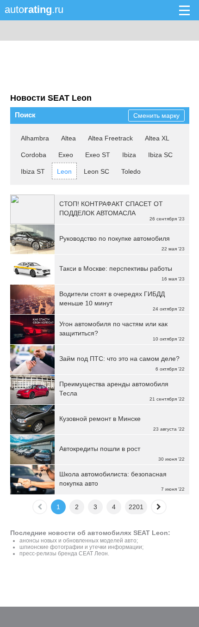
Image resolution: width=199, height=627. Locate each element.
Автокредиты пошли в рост (99, 448)
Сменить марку (156, 115)
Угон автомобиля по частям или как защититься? (113, 328)
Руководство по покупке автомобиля (114, 238)
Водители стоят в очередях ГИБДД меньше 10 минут (112, 298)
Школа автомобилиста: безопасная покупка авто (113, 478)
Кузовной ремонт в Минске (100, 418)
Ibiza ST (33, 171)
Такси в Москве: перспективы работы (115, 268)
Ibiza (129, 154)
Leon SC (96, 171)
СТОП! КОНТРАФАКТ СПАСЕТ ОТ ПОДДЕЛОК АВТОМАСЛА (111, 208)
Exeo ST (97, 154)
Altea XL (157, 138)
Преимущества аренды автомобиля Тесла (113, 388)
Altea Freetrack (110, 138)
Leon (64, 171)
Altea (68, 138)
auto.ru (34, 9)
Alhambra (35, 138)
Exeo (65, 154)
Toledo (131, 171)
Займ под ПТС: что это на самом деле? (119, 358)
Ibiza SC (160, 154)
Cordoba (33, 154)
